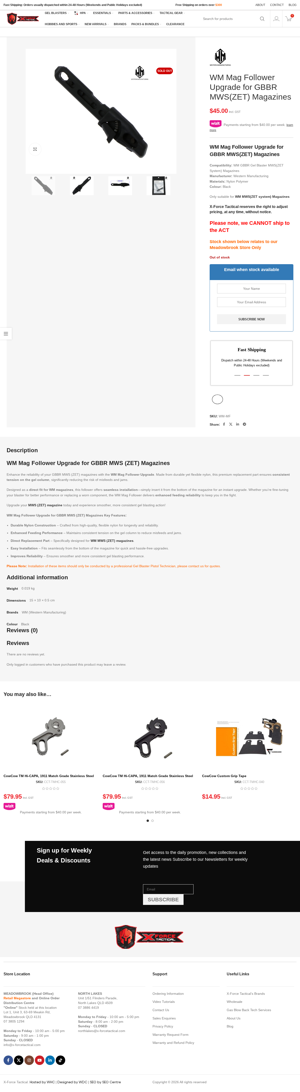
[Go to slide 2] (152, 821)
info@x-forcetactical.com (22, 1045)
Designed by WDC (72, 1082)
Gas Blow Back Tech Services (249, 1010)
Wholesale (234, 1002)
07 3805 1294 (14, 1021)
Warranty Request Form (170, 1035)
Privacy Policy (162, 1026)
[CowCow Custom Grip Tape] (249, 737)
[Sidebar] (6, 334)
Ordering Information (168, 993)
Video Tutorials (163, 1002)
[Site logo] (23, 18)
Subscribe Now (251, 319)
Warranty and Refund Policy (173, 1043)
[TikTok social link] (60, 1060)
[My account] (276, 18)
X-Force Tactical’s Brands (246, 993)
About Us (233, 1018)
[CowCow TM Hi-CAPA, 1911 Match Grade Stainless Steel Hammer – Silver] (51, 737)
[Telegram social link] (244, 424)
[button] (237, 375)
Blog (230, 1026)
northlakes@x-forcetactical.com (101, 1031)
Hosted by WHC (42, 1082)
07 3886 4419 (88, 1007)
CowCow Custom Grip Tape (224, 776)
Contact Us (160, 1010)
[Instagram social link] (29, 1060)
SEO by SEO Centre (105, 1082)
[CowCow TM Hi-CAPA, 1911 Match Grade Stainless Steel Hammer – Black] (150, 737)
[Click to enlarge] (35, 149)
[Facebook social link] (224, 424)
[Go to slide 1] (148, 821)
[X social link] (231, 424)
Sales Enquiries (164, 1018)
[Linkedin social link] (237, 424)
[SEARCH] (262, 18)
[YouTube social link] (39, 1060)
